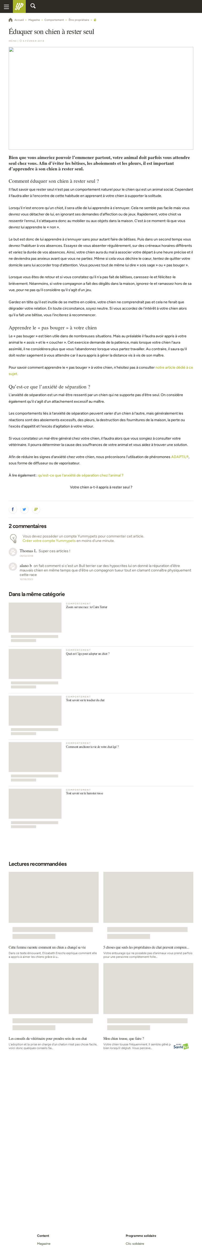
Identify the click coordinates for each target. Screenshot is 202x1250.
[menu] (6, 6)
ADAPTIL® (180, 457)
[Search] (33, 6)
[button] (13, 509)
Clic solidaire (135, 1244)
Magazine (43, 1244)
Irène (13, 41)
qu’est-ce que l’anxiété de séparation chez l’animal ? (80, 475)
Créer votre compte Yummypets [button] (49, 541)
